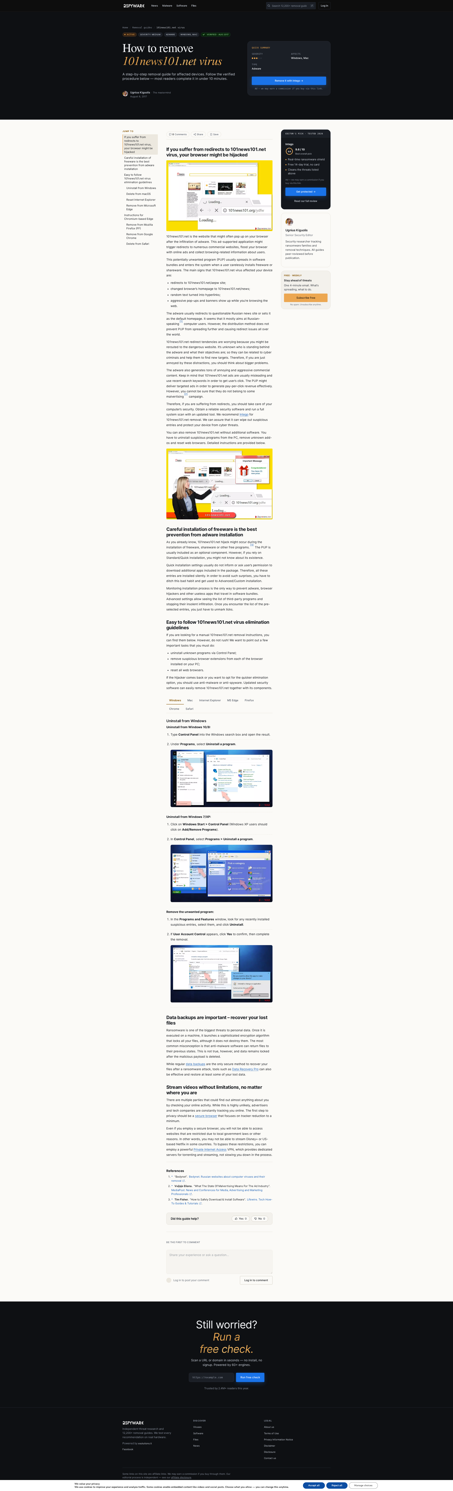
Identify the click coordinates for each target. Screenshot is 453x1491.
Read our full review (305, 200)
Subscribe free (305, 297)
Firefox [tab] (249, 700)
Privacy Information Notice (278, 1439)
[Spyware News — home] (134, 6)
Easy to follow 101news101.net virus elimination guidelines (138, 178)
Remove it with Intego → (289, 80)
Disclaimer (269, 1445)
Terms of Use (271, 1433)
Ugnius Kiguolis (140, 92)
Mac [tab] (190, 700)
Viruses (197, 1427)
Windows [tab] (175, 700)
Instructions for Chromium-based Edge (138, 216)
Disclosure (270, 1451)
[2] (186, 394)
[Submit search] (268, 5)
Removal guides (142, 27)
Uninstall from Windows (141, 188)
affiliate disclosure (181, 1477)
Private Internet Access (210, 1149)
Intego (244, 414)
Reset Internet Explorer (141, 199)
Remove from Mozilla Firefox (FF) (139, 226)
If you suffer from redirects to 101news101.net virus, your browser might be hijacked (138, 144)
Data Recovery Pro (245, 1069)
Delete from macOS (138, 194)
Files (194, 5)
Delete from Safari (137, 243)
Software (181, 5)
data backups (195, 1064)
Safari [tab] (189, 708)
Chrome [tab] (174, 708)
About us (269, 1427)
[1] (181, 321)
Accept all (314, 1485)
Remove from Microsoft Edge (141, 207)
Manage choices (363, 1485)
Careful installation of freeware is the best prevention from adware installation (139, 163)
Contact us (270, 1458)
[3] (252, 544)
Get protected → (306, 191)
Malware (167, 5)
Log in (324, 5)
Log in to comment (256, 1280)
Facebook (127, 1449)
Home (125, 27)
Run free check (250, 1377)
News (154, 5)
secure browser (206, 1116)
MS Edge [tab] (232, 700)
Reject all (337, 1485)
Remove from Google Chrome (139, 236)
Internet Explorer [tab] (210, 700)
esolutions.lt (145, 1443)
